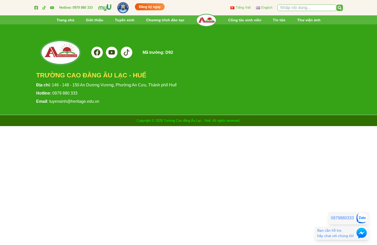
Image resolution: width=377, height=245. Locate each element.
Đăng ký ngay (150, 7)
